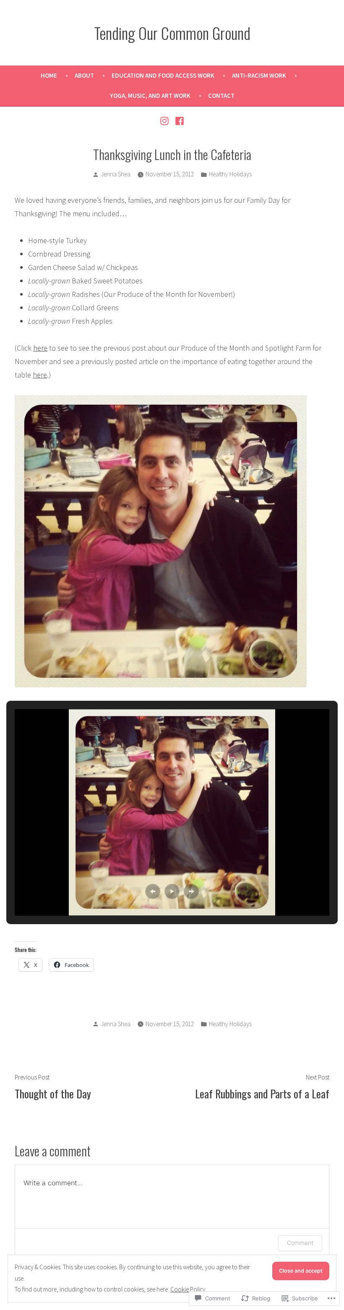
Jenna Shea (115, 174)
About (84, 75)
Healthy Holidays (230, 174)
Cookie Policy (188, 1289)
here (40, 348)
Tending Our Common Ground (172, 33)
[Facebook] (178, 120)
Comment (300, 1242)
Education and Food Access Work (163, 75)
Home (49, 75)
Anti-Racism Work (259, 75)
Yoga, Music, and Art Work (150, 96)
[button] (152, 891)
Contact (221, 96)
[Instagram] (165, 120)
